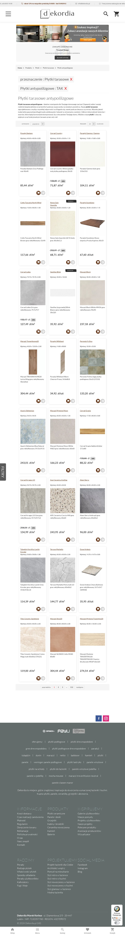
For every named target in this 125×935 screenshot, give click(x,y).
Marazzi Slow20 (56, 619)
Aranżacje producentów (89, 830)
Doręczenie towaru (26, 827)
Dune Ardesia (85, 549)
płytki (100, 755)
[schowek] (43, 193)
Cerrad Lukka (25, 272)
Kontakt (21, 844)
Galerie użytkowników (88, 813)
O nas (20, 837)
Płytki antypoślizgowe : (41, 88)
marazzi (51, 755)
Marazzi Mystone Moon (59, 411)
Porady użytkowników (27, 878)
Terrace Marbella (56, 549)
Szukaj (62, 933)
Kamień (51, 830)
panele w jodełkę (35, 775)
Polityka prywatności (27, 834)
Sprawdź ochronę (62, 57)
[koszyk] (38, 193)
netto (62, 755)
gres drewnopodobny (36, 748)
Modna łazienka (55, 892)
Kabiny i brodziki (55, 824)
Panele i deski (54, 817)
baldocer (75, 755)
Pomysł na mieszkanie (58, 871)
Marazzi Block (85, 272)
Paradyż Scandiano (87, 203)
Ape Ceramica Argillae (58, 480)
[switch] (117, 922)
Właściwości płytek (26, 871)
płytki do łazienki (58, 769)
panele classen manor (62, 782)
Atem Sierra (84, 480)
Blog (80, 871)
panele (25, 762)
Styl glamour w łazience (59, 889)
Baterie (51, 834)
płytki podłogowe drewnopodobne (69, 748)
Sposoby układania (26, 875)
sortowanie (25, 124)
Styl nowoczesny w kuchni (60, 885)
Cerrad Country (56, 133)
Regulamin (22, 824)
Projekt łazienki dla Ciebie (60, 864)
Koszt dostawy (24, 813)
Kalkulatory (23, 882)
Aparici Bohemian (27, 411)
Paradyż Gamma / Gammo (90, 133)
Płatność (21, 820)
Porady (20, 864)
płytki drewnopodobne (82, 741)
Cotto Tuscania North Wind (30, 203)
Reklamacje (22, 830)
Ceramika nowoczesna (58, 827)
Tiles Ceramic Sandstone (29, 619)
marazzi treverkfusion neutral (83, 775)
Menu (37, 933)
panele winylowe (95, 762)
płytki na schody (36, 769)
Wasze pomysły (85, 817)
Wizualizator (84, 834)
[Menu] (8, 14)
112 (71, 687)
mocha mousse (56, 775)
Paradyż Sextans (26, 133)
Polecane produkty (87, 827)
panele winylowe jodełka (84, 769)
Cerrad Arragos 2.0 (27, 480)
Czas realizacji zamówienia (30, 817)
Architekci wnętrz (56, 868)
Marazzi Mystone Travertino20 (91, 619)
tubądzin (26, 755)
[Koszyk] (116, 14)
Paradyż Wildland (57, 341)
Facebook (82, 864)
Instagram (83, 868)
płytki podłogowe (56, 741)
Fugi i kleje (22, 885)
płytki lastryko (74, 762)
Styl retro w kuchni (56, 878)
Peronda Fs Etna (86, 341)
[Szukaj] (106, 14)
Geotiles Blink (55, 272)
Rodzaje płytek (24, 868)
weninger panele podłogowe (48, 762)
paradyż (95, 748)
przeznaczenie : (44, 79)
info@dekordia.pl (72, 4)
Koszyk (112, 933)
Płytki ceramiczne (56, 813)
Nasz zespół (23, 841)
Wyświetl (83, 124)
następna (79, 687)
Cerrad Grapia (85, 411)
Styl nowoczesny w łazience (61, 882)
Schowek (87, 933)
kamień (88, 755)
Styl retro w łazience (57, 875)
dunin (38, 755)
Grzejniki (51, 820)
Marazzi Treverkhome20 (29, 341)
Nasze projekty (85, 824)
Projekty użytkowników (89, 820)
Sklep (12, 933)
